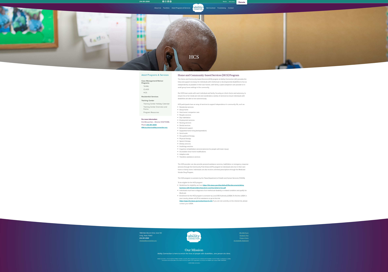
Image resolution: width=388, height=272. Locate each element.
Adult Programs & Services (181, 8)
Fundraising (222, 8)
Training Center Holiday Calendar (156, 103)
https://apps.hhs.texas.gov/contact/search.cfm (195, 201)
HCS (145, 92)
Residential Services (149, 96)
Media (225, 2)
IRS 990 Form (244, 233)
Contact (231, 8)
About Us (157, 8)
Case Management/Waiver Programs (152, 81)
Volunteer (232, 2)
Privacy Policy (244, 238)
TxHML (146, 86)
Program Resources (151, 112)
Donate (241, 2)
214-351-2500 (144, 1)
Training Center (147, 100)
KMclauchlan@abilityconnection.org (154, 127)
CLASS (146, 89)
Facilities (166, 8)
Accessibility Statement (241, 241)
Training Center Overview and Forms (155, 107)
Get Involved (210, 8)
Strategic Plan (244, 235)
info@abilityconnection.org (148, 241)
